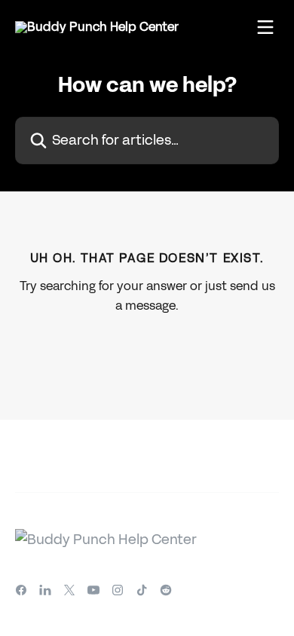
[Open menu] (265, 27)
